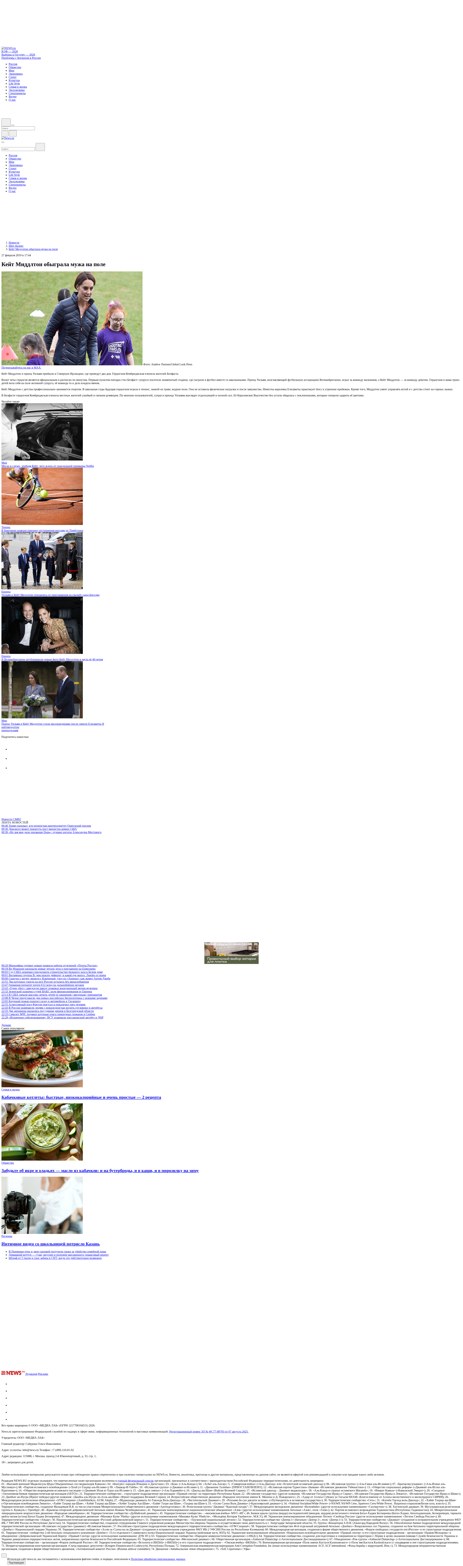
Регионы (6, 1236)
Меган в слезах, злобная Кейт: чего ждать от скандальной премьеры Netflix (47, 466)
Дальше (6, 1025)
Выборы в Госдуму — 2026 (18, 54)
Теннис (5, 527)
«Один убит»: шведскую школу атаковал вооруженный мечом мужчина (49, 988)
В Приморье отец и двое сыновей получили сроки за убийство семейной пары (57, 1251)
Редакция (31, 1373)
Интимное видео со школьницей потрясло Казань (50, 1243)
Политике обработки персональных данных (158, 1559)
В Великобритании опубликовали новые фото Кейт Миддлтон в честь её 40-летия (52, 659)
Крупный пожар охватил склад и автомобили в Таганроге (41, 1001)
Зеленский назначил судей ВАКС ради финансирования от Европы (46, 991)
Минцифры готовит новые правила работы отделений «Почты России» (49, 965)
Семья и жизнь (10, 1089)
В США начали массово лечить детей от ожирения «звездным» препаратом (51, 994)
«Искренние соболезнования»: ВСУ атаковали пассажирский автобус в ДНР (52, 1017)
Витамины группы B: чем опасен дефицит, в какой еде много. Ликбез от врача (53, 975)
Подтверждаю (16, 1562)
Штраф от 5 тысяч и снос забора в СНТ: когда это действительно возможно (55, 1258)
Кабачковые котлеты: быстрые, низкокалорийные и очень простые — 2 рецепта (81, 1097)
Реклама (43, 1373)
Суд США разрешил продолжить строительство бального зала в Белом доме (52, 972)
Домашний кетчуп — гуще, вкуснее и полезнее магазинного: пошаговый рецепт (59, 1254)
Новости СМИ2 (11, 819)
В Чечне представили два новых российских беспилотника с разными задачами (54, 998)
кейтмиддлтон (10, 727)
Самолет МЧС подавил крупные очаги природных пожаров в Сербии (48, 1014)
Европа (5, 591)
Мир (4, 462)
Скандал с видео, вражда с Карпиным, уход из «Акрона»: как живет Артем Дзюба (55, 978)
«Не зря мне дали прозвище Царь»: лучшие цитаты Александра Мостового (51, 832)
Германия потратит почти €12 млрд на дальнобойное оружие (42, 985)
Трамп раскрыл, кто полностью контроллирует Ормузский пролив (46, 825)
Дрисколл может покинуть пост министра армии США (39, 828)
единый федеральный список (136, 1480)
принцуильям (9, 730)
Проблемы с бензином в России (21, 57)
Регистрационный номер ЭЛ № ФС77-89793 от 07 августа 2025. (209, 1431)
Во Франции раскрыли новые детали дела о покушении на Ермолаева (48, 968)
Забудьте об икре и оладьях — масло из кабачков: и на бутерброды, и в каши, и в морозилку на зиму (100, 1170)
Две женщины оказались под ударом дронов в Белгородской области (47, 1011)
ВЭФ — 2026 (9, 51)
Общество (7, 1162)
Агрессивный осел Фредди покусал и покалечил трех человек (43, 1004)
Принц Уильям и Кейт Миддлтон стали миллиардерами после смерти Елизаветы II (52, 723)
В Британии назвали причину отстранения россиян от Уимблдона (42, 530)
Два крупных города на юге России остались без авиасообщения (45, 981)
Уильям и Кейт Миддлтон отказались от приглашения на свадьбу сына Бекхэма (50, 594)
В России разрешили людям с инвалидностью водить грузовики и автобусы (52, 1007)
